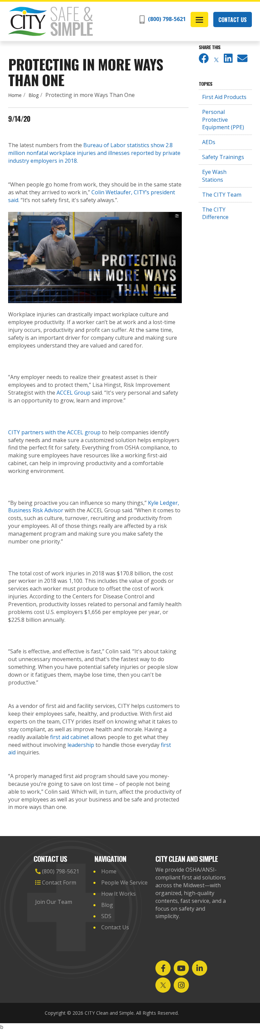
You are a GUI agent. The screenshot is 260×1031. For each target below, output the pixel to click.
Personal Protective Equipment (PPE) (223, 119)
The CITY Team (221, 194)
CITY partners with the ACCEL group (54, 432)
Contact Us (232, 20)
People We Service (124, 882)
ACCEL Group (73, 392)
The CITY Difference (215, 213)
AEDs (208, 142)
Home (15, 95)
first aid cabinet (69, 737)
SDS (106, 916)
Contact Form (58, 882)
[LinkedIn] (228, 60)
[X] (216, 60)
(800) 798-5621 (166, 19)
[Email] (242, 60)
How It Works (118, 893)
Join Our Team (54, 902)
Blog (33, 95)
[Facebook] (204, 60)
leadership (80, 745)
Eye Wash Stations (214, 175)
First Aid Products (224, 97)
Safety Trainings (223, 157)
